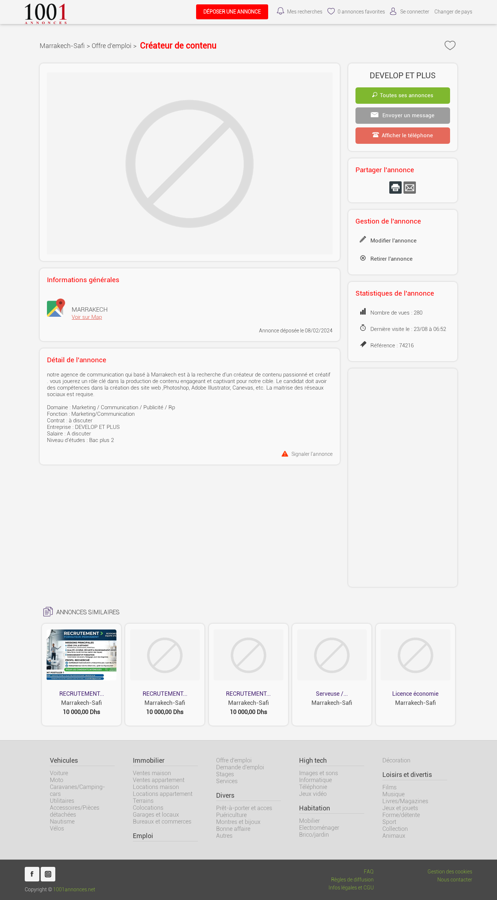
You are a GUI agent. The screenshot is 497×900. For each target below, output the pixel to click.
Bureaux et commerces (162, 821)
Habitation (314, 808)
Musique (393, 794)
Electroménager (319, 827)
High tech (313, 760)
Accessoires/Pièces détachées (74, 811)
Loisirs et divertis (407, 774)
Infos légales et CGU (351, 888)
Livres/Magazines (405, 801)
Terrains (143, 800)
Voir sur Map (87, 317)
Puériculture (231, 815)
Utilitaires (62, 800)
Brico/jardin (314, 834)
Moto (56, 780)
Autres (224, 835)
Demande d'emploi (240, 767)
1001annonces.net (74, 890)
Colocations (148, 807)
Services (227, 781)
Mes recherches (304, 12)
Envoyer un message (407, 115)
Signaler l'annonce (312, 454)
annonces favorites (361, 12)
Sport (389, 821)
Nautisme (62, 821)
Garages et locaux (156, 814)
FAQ (369, 872)
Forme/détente (401, 815)
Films (389, 787)
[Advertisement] (402, 477)
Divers (225, 795)
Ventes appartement (158, 780)
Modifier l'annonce (393, 240)
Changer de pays (453, 12)
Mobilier (309, 820)
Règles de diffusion (352, 880)
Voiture (59, 773)
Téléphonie (313, 786)
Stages (225, 774)
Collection (395, 828)
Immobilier (148, 760)
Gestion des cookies (450, 872)
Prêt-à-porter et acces (244, 808)
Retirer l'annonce (391, 259)
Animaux (393, 835)
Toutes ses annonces (406, 95)
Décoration (396, 760)
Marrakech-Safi (62, 46)
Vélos (57, 828)
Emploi (143, 836)
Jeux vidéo (313, 793)
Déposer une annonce (232, 12)
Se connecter (414, 12)
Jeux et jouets (400, 808)
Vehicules (64, 760)
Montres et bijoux (238, 821)
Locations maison (156, 786)
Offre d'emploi (111, 46)
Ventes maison (152, 773)
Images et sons (318, 773)
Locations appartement (162, 793)
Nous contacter (454, 880)
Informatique (315, 780)
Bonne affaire (233, 828)
